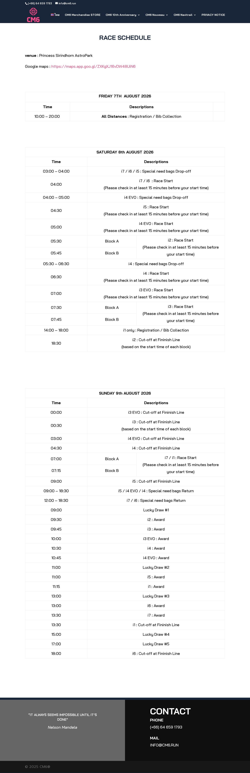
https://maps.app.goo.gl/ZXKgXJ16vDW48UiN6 (93, 66)
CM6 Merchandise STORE (82, 15)
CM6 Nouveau (155, 15)
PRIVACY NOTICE (213, 15)
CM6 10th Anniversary (121, 15)
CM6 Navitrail (183, 15)
